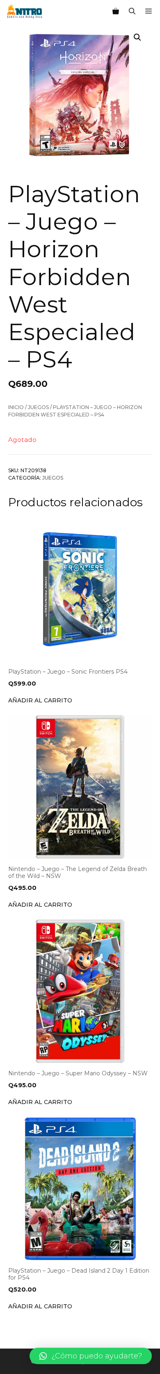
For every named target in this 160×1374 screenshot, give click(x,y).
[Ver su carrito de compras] (115, 11)
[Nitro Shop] (25, 11)
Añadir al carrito (40, 700)
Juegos (38, 407)
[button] (91, 1356)
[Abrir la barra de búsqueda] (132, 11)
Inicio (16, 407)
